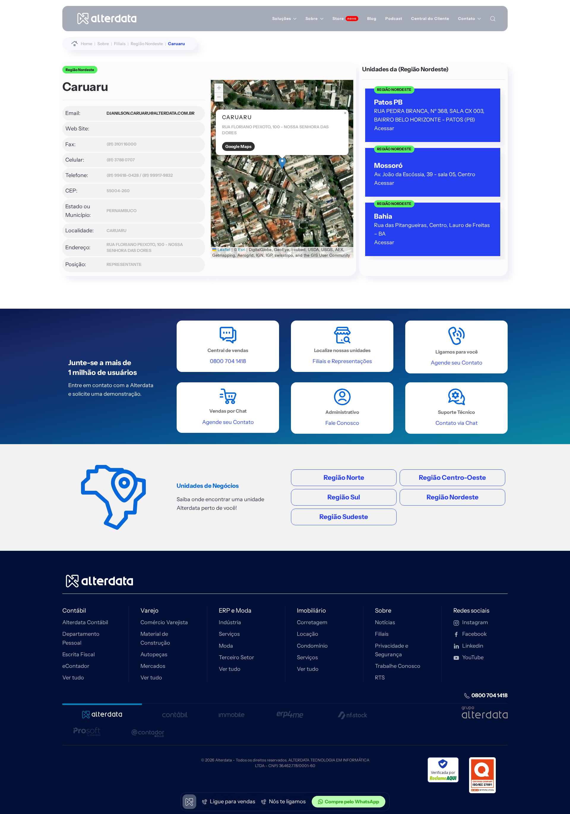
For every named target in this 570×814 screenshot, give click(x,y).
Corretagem (312, 622)
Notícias (385, 622)
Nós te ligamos (287, 801)
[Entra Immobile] (232, 711)
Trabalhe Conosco (397, 666)
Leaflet (223, 249)
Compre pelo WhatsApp (352, 801)
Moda (226, 646)
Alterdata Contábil (85, 622)
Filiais (382, 634)
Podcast (393, 18)
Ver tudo (73, 677)
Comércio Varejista (164, 622)
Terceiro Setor (236, 657)
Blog (371, 18)
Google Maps (238, 146)
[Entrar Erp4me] (290, 711)
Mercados (152, 666)
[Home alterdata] (99, 580)
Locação (307, 634)
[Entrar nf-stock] (352, 711)
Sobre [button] (311, 18)
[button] (282, 163)
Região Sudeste (343, 517)
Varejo (149, 610)
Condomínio (312, 646)
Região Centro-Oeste (452, 478)
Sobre (383, 610)
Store (338, 18)
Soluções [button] (281, 18)
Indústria (230, 622)
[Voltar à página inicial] (107, 18)
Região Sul (343, 497)
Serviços (229, 634)
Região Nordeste (80, 69)
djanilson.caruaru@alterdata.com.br (150, 113)
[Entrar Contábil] (175, 711)
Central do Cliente (430, 18)
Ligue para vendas (232, 801)
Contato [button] (466, 18)
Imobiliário (311, 610)
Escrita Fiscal (78, 654)
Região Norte (344, 478)
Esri (241, 249)
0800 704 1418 (489, 695)
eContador (75, 666)
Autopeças (153, 654)
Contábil (74, 610)
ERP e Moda (235, 610)
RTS (380, 677)
